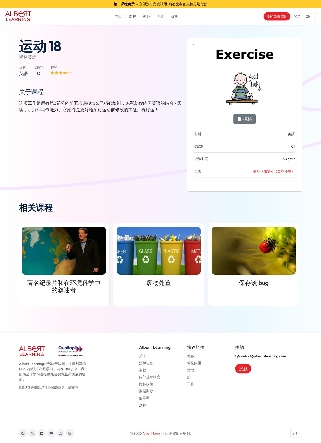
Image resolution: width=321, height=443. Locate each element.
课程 (132, 16)
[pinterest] (70, 433)
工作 (190, 384)
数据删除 (146, 391)
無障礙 (144, 398)
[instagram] (60, 433)
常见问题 (194, 363)
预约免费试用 (276, 16)
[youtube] (51, 433)
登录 (297, 16)
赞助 (190, 370)
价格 (174, 16)
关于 (142, 356)
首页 (118, 16)
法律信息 (146, 363)
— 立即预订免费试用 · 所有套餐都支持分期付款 (160, 4)
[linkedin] (42, 433)
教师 (146, 16)
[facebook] (23, 433)
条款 (142, 370)
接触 (142, 405)
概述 (247, 119)
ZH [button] (308, 16)
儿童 (160, 16)
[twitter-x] (32, 433)
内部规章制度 (149, 377)
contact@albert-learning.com (262, 356)
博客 (190, 356)
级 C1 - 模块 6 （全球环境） (274, 171)
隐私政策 (146, 384)
